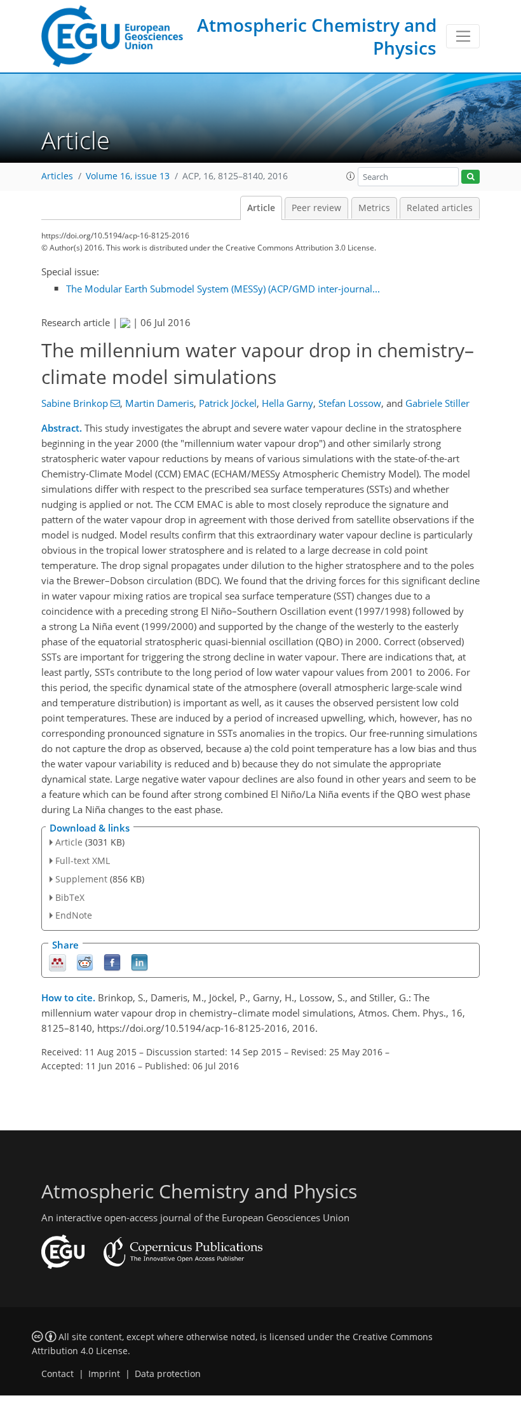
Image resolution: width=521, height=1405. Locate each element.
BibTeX (70, 897)
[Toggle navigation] (463, 36)
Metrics (374, 208)
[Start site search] (470, 177)
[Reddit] (84, 962)
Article (261, 208)
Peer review (316, 208)
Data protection (168, 1374)
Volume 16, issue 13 (128, 176)
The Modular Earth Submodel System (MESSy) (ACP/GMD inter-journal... (223, 288)
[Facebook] (112, 962)
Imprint (104, 1374)
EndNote (73, 915)
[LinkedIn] (139, 962)
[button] (350, 176)
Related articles (440, 208)
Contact (57, 1374)
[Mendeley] (57, 962)
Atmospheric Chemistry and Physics (316, 36)
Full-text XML (82, 860)
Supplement (81, 879)
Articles (57, 176)
